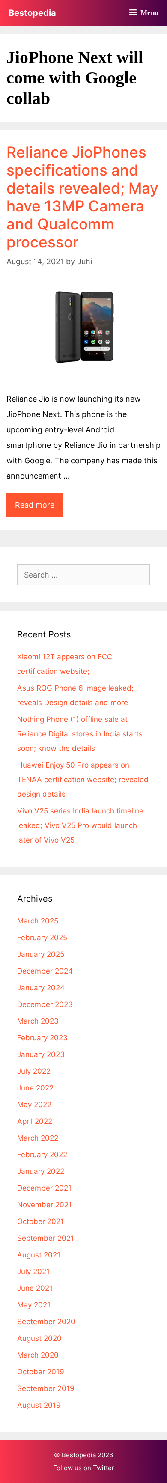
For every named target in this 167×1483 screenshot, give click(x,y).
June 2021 (35, 1288)
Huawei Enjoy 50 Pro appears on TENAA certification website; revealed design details (83, 779)
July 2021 (33, 1271)
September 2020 (46, 1321)
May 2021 (34, 1305)
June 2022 (35, 1088)
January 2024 (41, 987)
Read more (39, 508)
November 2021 (44, 1204)
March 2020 (38, 1355)
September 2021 (45, 1238)
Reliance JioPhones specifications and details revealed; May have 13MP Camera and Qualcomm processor (82, 197)
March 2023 (38, 1021)
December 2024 (45, 971)
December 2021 (44, 1188)
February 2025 (42, 937)
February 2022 (42, 1154)
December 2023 (45, 1004)
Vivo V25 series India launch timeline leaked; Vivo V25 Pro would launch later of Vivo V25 (80, 825)
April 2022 (34, 1121)
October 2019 (40, 1371)
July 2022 (34, 1071)
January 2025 (40, 954)
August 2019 (39, 1405)
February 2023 (42, 1037)
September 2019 (46, 1388)
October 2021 (40, 1221)
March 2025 (37, 921)
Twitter (103, 1468)
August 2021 (38, 1255)
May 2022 (34, 1104)
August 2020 (39, 1338)
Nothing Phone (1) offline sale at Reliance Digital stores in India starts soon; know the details (80, 734)
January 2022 (40, 1171)
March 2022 (37, 1138)
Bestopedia (32, 13)
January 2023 (41, 1054)
